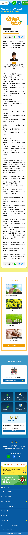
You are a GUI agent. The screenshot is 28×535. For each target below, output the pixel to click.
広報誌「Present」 (6, 501)
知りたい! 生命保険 (6, 496)
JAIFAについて (5, 487)
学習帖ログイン (25, 3)
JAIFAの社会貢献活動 (6, 491)
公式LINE (14, 3)
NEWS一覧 (4, 515)
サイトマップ (5, 525)
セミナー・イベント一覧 (7, 506)
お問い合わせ (4, 520)
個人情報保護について (16, 525)
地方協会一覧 (4, 510)
